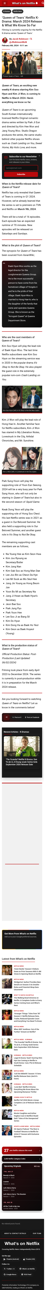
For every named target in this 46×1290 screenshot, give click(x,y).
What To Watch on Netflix (24, 995)
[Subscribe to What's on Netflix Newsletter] (37, 3)
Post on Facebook (33, 717)
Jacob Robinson (20, 39)
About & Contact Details (15, 1233)
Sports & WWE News (21, 1126)
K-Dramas (6, 11)
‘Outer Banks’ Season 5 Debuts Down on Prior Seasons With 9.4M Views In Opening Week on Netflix (27, 971)
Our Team (37, 1233)
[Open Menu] (5, 3)
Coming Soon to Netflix (23, 1097)
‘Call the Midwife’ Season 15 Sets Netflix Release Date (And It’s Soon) (27, 1076)
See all (37, 1166)
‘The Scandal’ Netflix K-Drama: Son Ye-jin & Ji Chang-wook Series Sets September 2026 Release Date (21, 762)
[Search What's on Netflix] (43, 3)
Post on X (18, 717)
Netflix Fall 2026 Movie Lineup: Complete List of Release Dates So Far (28, 1102)
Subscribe (21, 174)
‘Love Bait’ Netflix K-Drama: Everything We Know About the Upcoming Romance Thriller (26, 1089)
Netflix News (18, 11)
